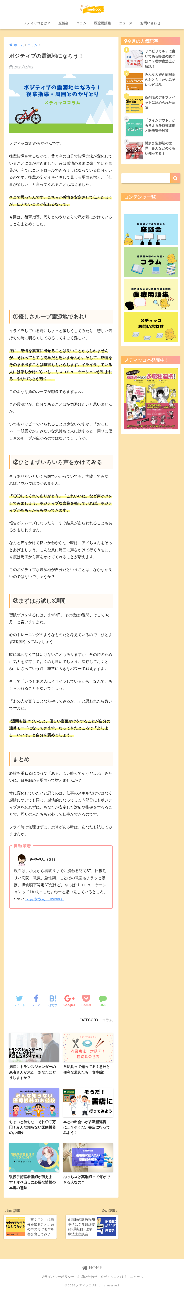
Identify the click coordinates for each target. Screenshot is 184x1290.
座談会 (63, 23)
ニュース (125, 23)
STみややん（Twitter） (44, 899)
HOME (95, 1267)
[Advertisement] (61, 264)
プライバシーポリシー (57, 1277)
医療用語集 (102, 23)
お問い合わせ (150, 23)
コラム (81, 23)
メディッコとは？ (37, 23)
